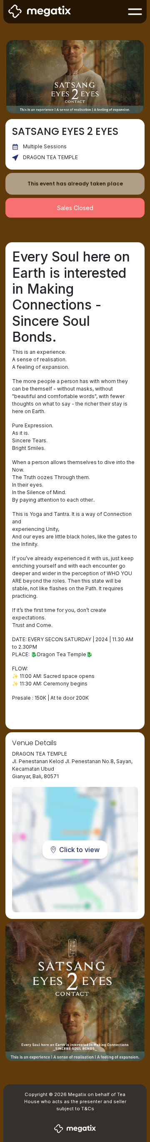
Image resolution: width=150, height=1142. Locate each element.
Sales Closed (75, 207)
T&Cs (87, 1109)
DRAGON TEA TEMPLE (50, 157)
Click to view (79, 849)
